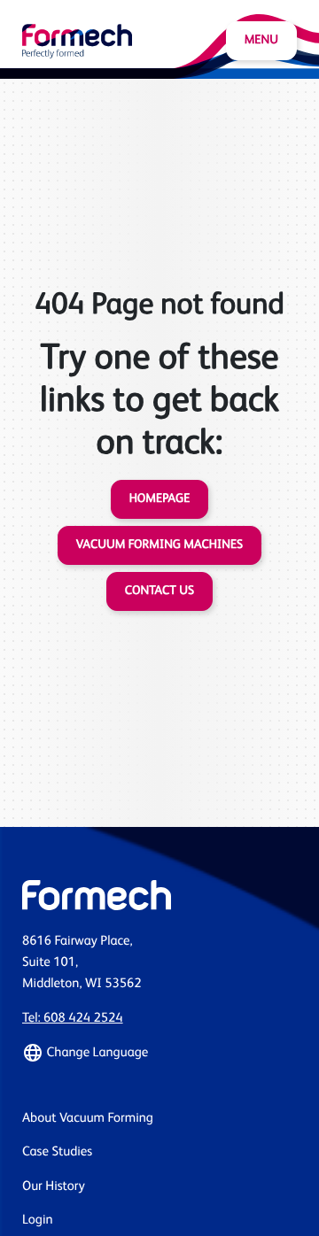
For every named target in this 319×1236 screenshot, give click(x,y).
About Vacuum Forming (87, 1118)
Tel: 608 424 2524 (72, 1018)
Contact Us (159, 591)
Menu (261, 41)
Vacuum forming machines (159, 545)
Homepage (160, 499)
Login (37, 1220)
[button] (159, 1053)
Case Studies (57, 1152)
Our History (53, 1187)
